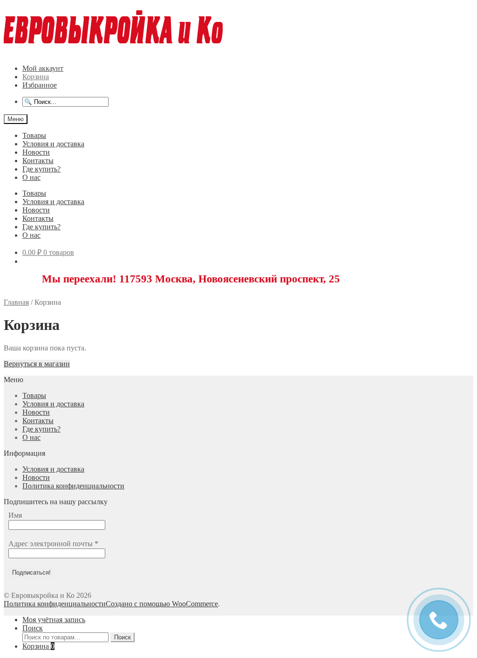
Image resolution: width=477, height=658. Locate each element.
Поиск (32, 628)
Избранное (39, 85)
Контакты (38, 160)
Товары (34, 135)
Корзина (35, 77)
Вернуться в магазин (37, 364)
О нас (31, 177)
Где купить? (41, 169)
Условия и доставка (53, 144)
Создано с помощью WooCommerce (162, 604)
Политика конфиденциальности (73, 486)
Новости (36, 152)
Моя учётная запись (53, 620)
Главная (16, 302)
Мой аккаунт (42, 68)
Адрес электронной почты (53, 544)
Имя (15, 515)
